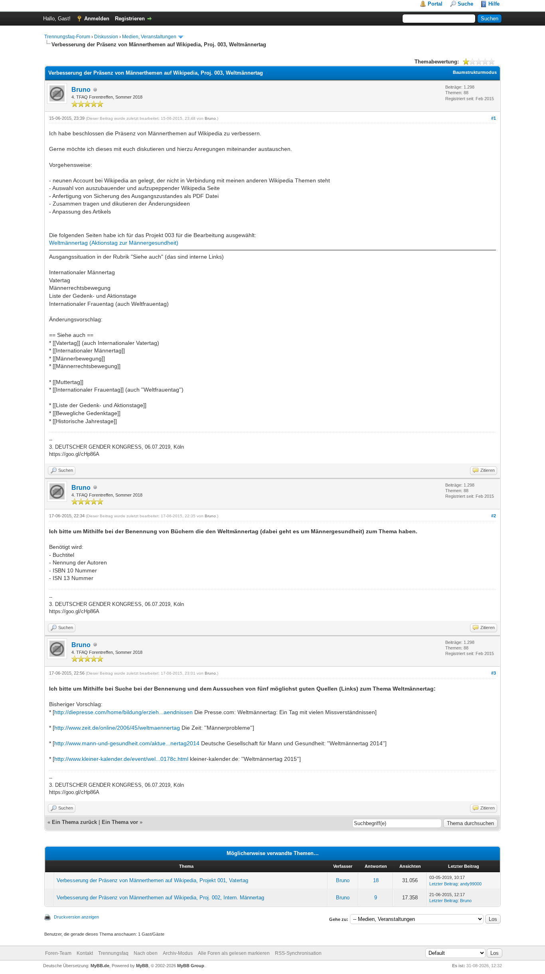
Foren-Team (58, 953)
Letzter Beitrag (443, 883)
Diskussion (106, 37)
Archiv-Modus (178, 953)
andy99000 (471, 883)
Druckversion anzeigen (76, 917)
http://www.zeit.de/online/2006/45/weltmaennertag (117, 728)
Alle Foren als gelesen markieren (234, 953)
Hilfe (494, 4)
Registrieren (130, 19)
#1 (493, 118)
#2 (493, 515)
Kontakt (85, 953)
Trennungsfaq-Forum (67, 37)
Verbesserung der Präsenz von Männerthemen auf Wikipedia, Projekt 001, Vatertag (152, 880)
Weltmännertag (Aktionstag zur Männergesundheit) (113, 243)
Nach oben (146, 953)
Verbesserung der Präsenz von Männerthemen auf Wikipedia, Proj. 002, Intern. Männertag (160, 898)
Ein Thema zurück (74, 822)
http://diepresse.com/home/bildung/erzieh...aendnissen (123, 712)
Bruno (81, 89)
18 (376, 880)
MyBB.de (100, 965)
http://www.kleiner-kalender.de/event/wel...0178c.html (121, 759)
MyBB (142, 965)
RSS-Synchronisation (298, 953)
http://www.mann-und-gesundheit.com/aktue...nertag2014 (126, 743)
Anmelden (96, 19)
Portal (435, 4)
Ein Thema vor (120, 822)
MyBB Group (190, 965)
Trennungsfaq (113, 953)
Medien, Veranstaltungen (149, 37)
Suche (465, 4)
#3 (493, 673)
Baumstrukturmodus (475, 72)
